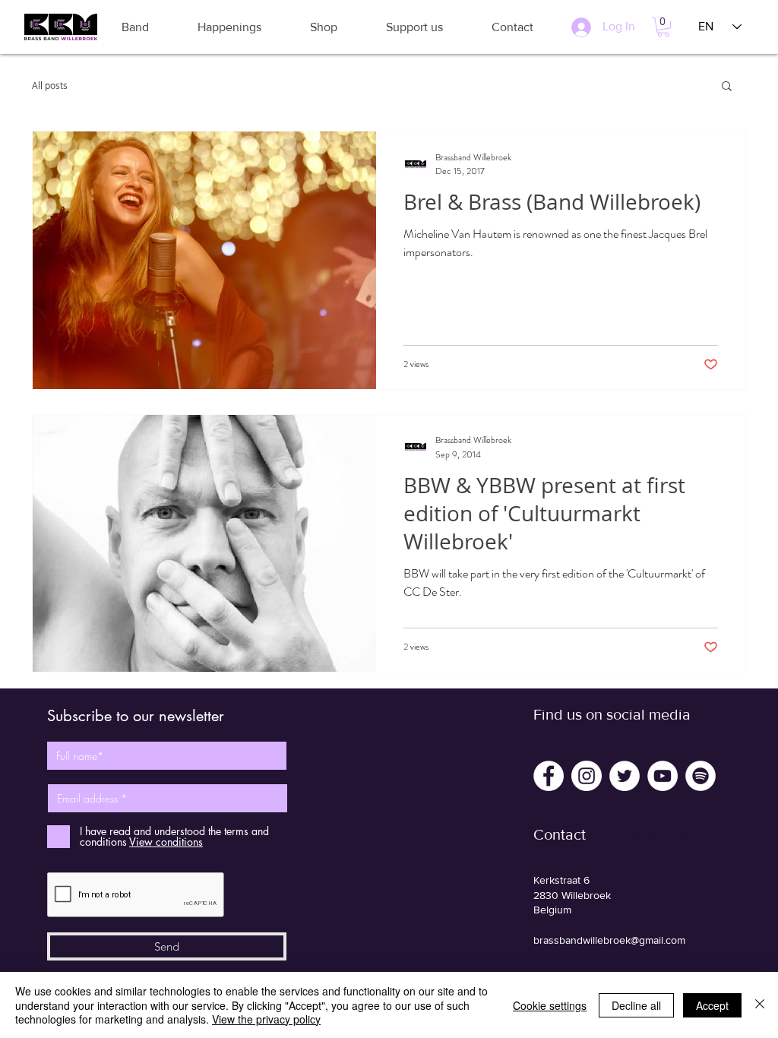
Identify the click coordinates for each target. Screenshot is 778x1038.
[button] (135, 27)
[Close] (760, 1005)
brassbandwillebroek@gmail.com (609, 940)
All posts (50, 85)
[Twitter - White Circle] (624, 776)
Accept (712, 1005)
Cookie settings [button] (550, 1005)
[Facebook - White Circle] (548, 776)
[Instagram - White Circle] (586, 776)
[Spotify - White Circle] (700, 776)
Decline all (636, 1005)
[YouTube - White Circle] (662, 776)
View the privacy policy (266, 1019)
